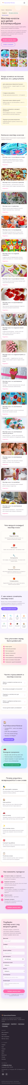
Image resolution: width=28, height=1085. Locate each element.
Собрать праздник (8, 44)
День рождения (5, 1032)
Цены (3, 1053)
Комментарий (6, 980)
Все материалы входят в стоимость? (14, 689)
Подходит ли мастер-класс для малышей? (14, 695)
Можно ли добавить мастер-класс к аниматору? (14, 702)
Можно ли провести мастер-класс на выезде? (14, 683)
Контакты (4, 1059)
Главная (2, 10)
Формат (5, 968)
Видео (3, 1051)
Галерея (3, 1048)
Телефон (5, 944)
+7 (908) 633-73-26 (15, 994)
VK (3, 1074)
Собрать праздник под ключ (9, 608)
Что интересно (6, 974)
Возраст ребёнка (7, 950)
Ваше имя (6, 938)
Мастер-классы (5, 1038)
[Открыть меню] (24, 3)
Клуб (3, 1046)
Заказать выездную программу (12, 764)
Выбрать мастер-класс (9, 40)
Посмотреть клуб (9, 739)
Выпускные (4, 1055)
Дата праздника (7, 956)
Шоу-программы (5, 1036)
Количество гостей (7, 962)
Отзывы (3, 1057)
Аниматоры (4, 1034)
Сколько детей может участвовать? (14, 708)
